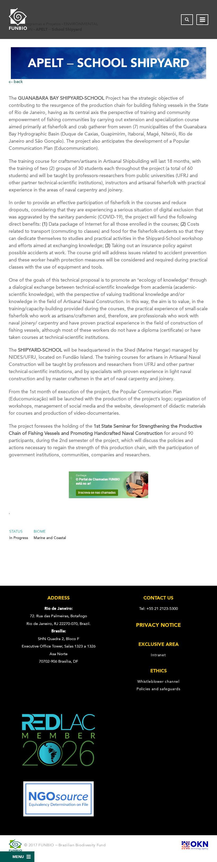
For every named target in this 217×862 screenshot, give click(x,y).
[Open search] (187, 19)
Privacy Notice (158, 625)
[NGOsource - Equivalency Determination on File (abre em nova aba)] (58, 815)
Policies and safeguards (158, 689)
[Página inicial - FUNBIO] (19, 19)
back (18, 81)
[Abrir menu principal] (202, 19)
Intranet (158, 655)
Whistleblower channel (158, 681)
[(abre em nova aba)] (58, 778)
